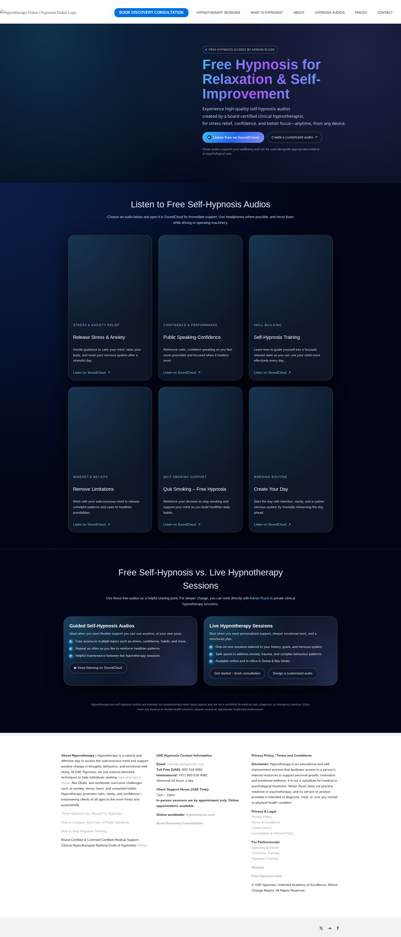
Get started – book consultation (237, 673)
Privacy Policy (262, 817)
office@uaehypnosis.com (185, 764)
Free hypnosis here (267, 876)
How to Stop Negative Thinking (84, 831)
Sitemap (258, 867)
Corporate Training (265, 853)
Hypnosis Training (265, 858)
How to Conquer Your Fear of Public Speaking (95, 822)
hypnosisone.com (200, 814)
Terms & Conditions (266, 822)
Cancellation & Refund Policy (273, 833)
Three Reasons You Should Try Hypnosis (91, 813)
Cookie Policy (261, 828)
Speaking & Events (265, 847)
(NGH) (142, 845)
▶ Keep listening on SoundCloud (98, 667)
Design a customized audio (293, 673)
